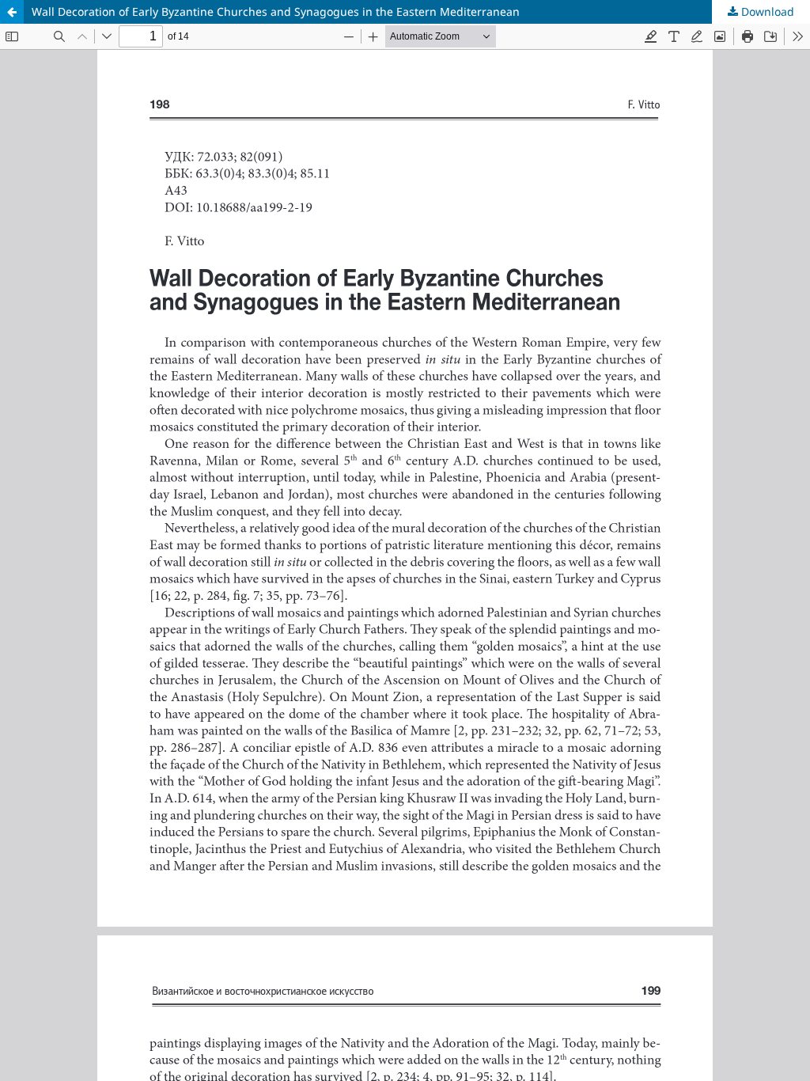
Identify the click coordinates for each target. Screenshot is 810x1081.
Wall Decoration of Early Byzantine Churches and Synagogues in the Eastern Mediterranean (276, 11)
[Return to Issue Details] (12, 12)
